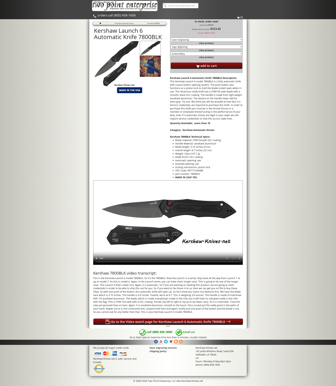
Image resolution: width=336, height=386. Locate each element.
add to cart (208, 65)
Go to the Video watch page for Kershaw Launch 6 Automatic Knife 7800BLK (168, 321)
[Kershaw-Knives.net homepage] (99, 23)
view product (206, 43)
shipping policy (158, 351)
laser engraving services (163, 347)
